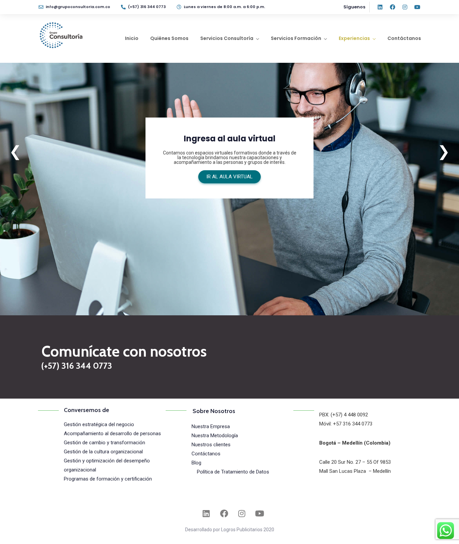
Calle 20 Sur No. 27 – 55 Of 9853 (355, 462)
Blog (196, 463)
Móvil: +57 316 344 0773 (345, 424)
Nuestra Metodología (215, 436)
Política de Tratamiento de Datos (233, 472)
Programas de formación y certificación (108, 479)
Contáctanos (404, 38)
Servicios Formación (296, 38)
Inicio (131, 38)
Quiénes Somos (169, 38)
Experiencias (354, 38)
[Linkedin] (380, 7)
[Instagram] (405, 7)
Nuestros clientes (211, 445)
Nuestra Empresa (211, 426)
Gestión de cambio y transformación (104, 443)
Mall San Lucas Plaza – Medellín (355, 471)
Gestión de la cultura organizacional (103, 452)
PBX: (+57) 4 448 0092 (343, 415)
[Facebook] (392, 7)
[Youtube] (417, 7)
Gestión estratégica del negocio (99, 424)
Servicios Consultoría (226, 38)
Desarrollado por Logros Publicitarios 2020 (229, 529)
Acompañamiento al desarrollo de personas (112, 433)
